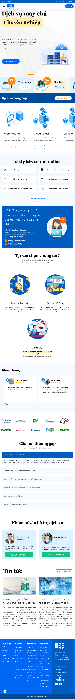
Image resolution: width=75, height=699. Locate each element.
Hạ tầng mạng (31, 664)
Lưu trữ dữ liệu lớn (33, 667)
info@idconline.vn (17, 241)
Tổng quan (30, 647)
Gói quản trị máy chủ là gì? (13, 496)
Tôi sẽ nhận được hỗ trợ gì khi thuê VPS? (18, 504)
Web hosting (18, 647)
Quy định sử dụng (8, 658)
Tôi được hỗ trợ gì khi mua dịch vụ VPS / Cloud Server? (23, 479)
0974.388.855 (7, 1)
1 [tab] (31, 74)
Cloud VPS (17, 653)
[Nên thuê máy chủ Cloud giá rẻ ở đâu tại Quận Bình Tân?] (55, 586)
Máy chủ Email (31, 669)
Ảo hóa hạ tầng (32, 653)
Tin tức (4, 656)
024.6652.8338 (15, 244)
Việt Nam (61, 1)
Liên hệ (4, 653)
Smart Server (18, 656)
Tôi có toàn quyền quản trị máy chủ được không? (22, 488)
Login (70, 1)
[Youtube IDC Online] (61, 684)
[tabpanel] (37, 41)
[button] (63, 98)
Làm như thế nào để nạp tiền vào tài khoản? (20, 471)
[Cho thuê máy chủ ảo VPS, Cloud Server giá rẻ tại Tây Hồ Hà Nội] (19, 586)
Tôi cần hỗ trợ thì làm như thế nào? (16, 455)
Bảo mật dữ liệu (32, 650)
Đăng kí (69, 6)
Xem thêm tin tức (64, 571)
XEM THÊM (9, 147)
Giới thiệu (5, 650)
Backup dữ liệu (32, 656)
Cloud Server (18, 650)
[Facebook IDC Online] (57, 684)
